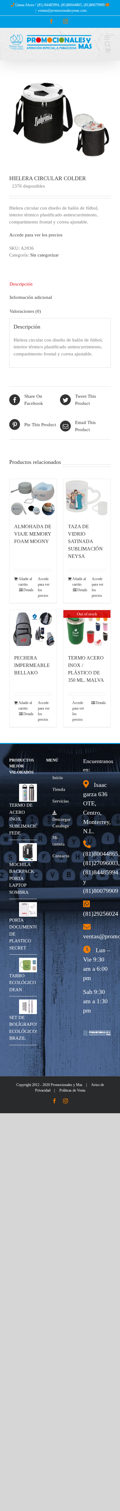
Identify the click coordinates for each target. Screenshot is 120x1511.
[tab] (60, 284)
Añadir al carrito (25, 582)
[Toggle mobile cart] (108, 50)
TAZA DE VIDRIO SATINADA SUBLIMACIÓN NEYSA (85, 541)
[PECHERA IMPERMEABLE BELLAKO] (33, 629)
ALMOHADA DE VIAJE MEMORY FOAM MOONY (32, 534)
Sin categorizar (44, 255)
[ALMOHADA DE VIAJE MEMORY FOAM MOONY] (33, 498)
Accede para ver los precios (35, 234)
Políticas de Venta (72, 1090)
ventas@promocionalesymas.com (62, 10)
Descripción (21, 284)
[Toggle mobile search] (108, 44)
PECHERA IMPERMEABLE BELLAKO (32, 665)
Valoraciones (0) (25, 311)
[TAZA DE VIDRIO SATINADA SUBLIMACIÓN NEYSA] (86, 498)
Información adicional (31, 297)
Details (28, 590)
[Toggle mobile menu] (107, 37)
